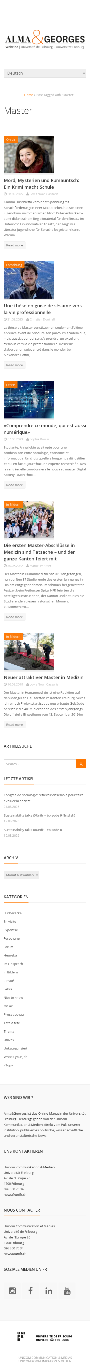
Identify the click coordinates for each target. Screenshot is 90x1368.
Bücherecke (13, 913)
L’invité (9, 980)
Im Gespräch (13, 963)
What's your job (16, 1056)
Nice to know (13, 997)
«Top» (8, 1065)
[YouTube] (67, 1290)
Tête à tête (12, 1023)
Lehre (10, 384)
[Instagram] (12, 1290)
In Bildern (13, 504)
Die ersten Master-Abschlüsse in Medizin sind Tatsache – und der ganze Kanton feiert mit (39, 552)
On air (11, 139)
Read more (14, 245)
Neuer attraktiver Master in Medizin (44, 677)
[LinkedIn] (48, 1290)
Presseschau (14, 1014)
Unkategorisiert (15, 1048)
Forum (8, 947)
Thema (9, 1031)
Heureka (10, 955)
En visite (10, 921)
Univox (9, 1040)
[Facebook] (30, 1290)
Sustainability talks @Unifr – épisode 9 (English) (39, 815)
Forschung (14, 265)
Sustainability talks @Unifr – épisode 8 (33, 829)
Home (28, 95)
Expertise (11, 930)
